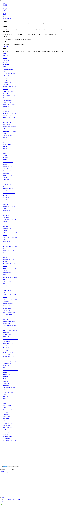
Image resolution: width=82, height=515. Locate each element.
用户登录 (5, 18)
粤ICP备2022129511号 (15, 499)
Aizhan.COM (8, 499)
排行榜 (4, 12)
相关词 (9, 466)
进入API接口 (5, 46)
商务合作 (6, 501)
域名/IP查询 (5, 7)
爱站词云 (5, 8)
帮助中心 (22, 501)
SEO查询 (5, 4)
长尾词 (5, 466)
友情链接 (18, 501)
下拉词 (13, 466)
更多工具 (5, 10)
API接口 (4, 9)
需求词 (17, 466)
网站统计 (5, 14)
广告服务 (14, 501)
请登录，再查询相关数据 (5, 472)
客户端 (4, 13)
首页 (4, 3)
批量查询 (3, 471)
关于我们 (2, 501)
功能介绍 (10, 501)
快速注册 (9, 18)
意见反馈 (26, 501)
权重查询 (5, 5)
